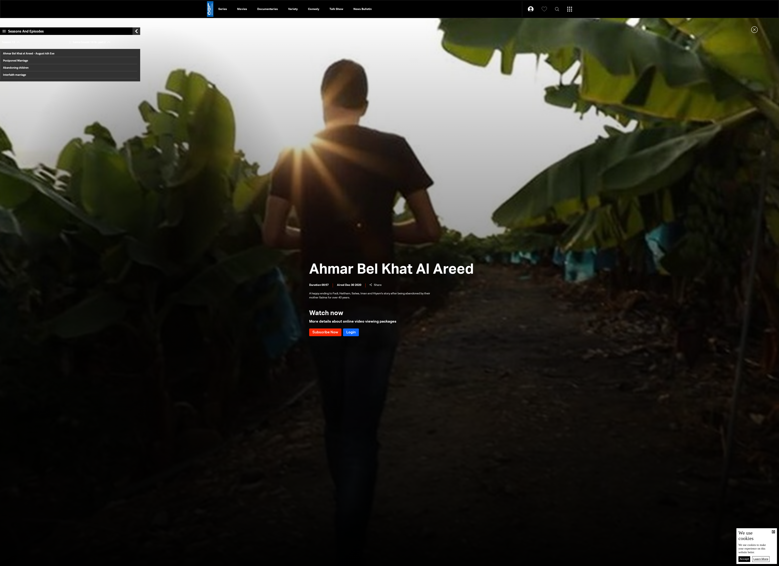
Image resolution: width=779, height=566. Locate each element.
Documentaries (267, 9)
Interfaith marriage (14, 74)
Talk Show (336, 9)
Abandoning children (16, 67)
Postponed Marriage (15, 60)
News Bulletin (362, 9)
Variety (293, 9)
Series (222, 9)
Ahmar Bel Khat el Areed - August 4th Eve (28, 53)
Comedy (313, 9)
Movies (242, 9)
